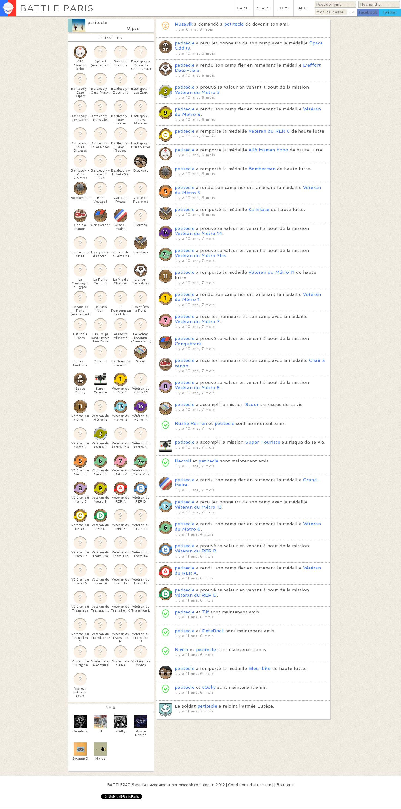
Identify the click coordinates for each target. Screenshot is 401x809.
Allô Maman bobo (268, 149)
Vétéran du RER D (196, 595)
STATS (263, 8)
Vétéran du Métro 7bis (200, 255)
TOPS (283, 8)
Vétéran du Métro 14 (198, 233)
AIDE (303, 8)
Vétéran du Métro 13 (198, 507)
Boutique (285, 785)
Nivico (181, 649)
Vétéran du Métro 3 (197, 92)
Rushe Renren (191, 423)
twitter (390, 12)
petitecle (97, 22)
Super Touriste (262, 442)
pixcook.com (190, 785)
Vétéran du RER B (196, 551)
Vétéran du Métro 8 (197, 387)
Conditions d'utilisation (249, 785)
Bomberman (262, 168)
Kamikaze (259, 209)
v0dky (209, 687)
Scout (252, 404)
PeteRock (213, 630)
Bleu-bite (260, 668)
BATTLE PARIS (57, 8)
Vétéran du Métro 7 (197, 321)
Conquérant (188, 343)
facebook (368, 12)
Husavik (184, 24)
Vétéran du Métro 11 (272, 272)
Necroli (183, 461)
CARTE (243, 8)
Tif (205, 612)
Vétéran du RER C (269, 131)
